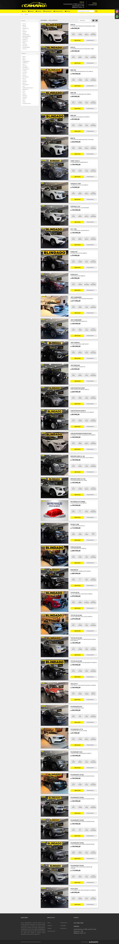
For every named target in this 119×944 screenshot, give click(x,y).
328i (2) (24, 59)
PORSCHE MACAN (78, 547)
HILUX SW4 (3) (25, 76)
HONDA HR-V (77, 275)
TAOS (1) (24, 94)
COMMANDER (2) (26, 61)
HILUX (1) (24, 75)
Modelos (24, 53)
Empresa (31, 11)
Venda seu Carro (59, 11)
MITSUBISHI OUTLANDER (78, 502)
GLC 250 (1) (25, 72)
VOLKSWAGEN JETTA (78, 730)
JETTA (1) (24, 80)
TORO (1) (24, 98)
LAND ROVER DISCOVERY (79, 388)
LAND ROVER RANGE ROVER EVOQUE (83, 434)
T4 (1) (24, 92)
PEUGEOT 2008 (77, 525)
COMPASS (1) (25, 62)
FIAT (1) (24, 30)
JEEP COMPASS (79, 343)
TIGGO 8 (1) (25, 95)
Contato (68, 11)
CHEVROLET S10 (79, 207)
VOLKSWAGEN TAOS (80, 752)
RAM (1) (24, 42)
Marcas (23, 20)
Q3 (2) (24, 86)
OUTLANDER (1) (26, 84)
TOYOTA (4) (25, 44)
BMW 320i (81, 70)
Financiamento (47, 11)
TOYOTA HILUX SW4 (81, 616)
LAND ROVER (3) (26, 34)
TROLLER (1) (25, 45)
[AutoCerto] (93, 941)
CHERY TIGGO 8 (79, 161)
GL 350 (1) (25, 70)
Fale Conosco (63, 928)
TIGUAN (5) (25, 97)
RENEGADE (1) (25, 89)
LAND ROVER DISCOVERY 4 (82, 411)
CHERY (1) (25, 26)
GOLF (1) (24, 73)
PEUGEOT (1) (25, 39)
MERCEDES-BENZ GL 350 (82, 456)
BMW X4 (82, 138)
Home (24, 11)
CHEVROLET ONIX (79, 184)
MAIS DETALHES (77, 40)
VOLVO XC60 (83, 889)
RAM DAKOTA (80, 570)
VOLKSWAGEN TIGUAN (82, 775)
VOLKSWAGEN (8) (26, 47)
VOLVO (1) (25, 48)
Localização (63, 925)
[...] (39, 934)
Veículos (39, 11)
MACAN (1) (25, 81)
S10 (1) (24, 91)
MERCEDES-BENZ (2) (27, 36)
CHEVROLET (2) (26, 28)
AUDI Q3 (82, 25)
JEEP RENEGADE (77, 366)
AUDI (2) (24, 23)
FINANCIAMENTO (91, 40)
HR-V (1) (24, 78)
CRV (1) (24, 64)
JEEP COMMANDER (81, 298)
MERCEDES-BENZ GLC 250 (78, 479)
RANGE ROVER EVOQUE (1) (28, 87)
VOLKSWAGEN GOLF (77, 707)
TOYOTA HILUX (81, 593)
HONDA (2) (25, 31)
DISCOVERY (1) (25, 67)
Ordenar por (82, 20)
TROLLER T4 (83, 684)
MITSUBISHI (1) (26, 37)
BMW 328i (80, 93)
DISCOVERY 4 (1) (26, 69)
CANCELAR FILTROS (27, 103)
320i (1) (24, 58)
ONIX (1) (24, 83)
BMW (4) (24, 25)
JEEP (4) (24, 33)
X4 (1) (24, 100)
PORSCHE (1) (25, 41)
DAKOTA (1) (25, 66)
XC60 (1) (24, 101)
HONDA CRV (78, 252)
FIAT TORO (79, 229)
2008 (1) (24, 56)
